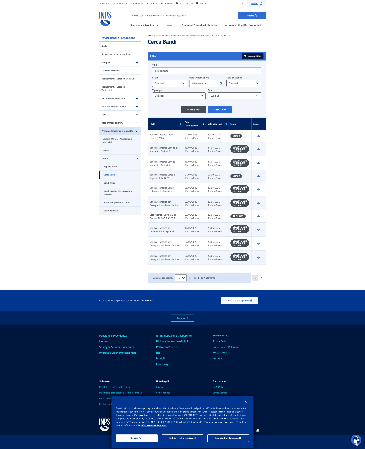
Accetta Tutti (137, 438)
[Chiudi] (245, 401)
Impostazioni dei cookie (227, 438)
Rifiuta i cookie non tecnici (182, 438)
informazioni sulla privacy (154, 425)
